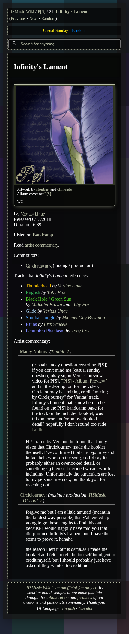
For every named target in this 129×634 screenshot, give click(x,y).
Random (48, 18)
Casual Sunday (55, 30)
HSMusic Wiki (21, 11)
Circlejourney (39, 265)
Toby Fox (56, 292)
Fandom (79, 30)
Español (85, 608)
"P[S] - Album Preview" (84, 380)
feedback (84, 597)
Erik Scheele (56, 323)
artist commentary (41, 244)
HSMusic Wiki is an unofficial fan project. (62, 588)
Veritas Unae (33, 213)
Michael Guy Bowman (83, 317)
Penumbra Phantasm (45, 330)
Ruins (31, 323)
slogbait (43, 189)
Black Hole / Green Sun (48, 298)
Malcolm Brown (47, 304)
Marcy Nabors (33, 351)
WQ (20, 201)
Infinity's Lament (72, 11)
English (33, 292)
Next (33, 18)
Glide (31, 310)
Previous (18, 18)
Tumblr (58, 351)
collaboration (57, 597)
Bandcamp (43, 234)
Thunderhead (38, 285)
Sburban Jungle (40, 317)
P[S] (42, 11)
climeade (64, 189)
